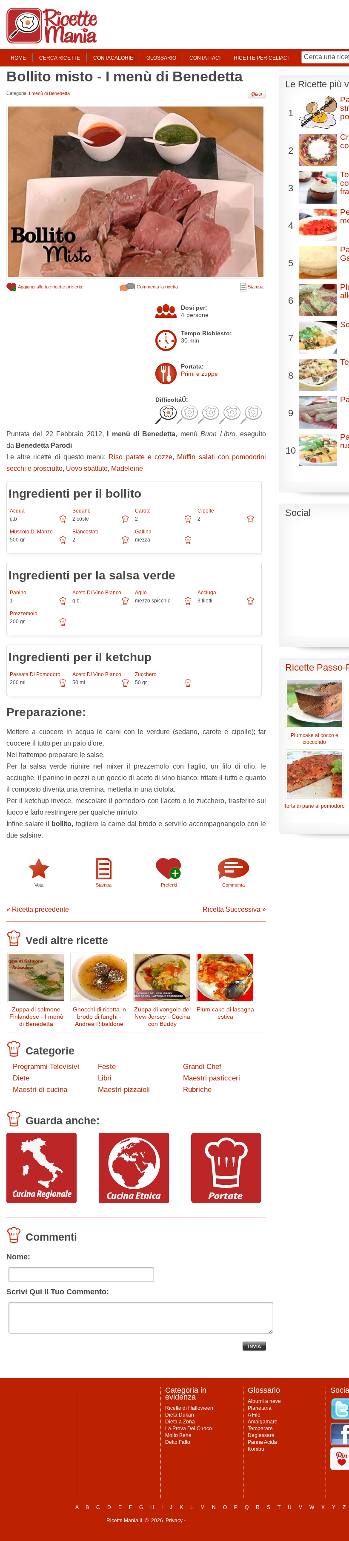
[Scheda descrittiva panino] (63, 604)
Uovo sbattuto (87, 468)
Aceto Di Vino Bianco (96, 593)
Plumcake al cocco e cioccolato (314, 738)
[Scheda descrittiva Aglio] (188, 604)
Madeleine (127, 468)
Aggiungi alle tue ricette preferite (50, 286)
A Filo (254, 1415)
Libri (105, 1078)
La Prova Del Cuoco (188, 1429)
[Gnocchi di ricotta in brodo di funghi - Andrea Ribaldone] (99, 979)
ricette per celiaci (261, 58)
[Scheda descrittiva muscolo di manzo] (63, 543)
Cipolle (205, 511)
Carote (143, 511)
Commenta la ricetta (156, 286)
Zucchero (146, 674)
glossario (161, 58)
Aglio (141, 593)
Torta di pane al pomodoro (314, 806)
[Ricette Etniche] (134, 1201)
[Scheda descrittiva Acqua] (63, 522)
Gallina (143, 532)
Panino (18, 593)
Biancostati (85, 532)
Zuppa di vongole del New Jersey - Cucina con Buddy (162, 1016)
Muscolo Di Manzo (31, 532)
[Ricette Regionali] (41, 1201)
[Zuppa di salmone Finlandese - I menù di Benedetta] (36, 979)
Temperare (260, 1429)
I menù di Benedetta (49, 93)
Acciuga (206, 593)
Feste (107, 1066)
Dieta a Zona (180, 1422)
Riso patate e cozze (140, 457)
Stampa (254, 286)
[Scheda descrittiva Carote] (188, 522)
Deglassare (261, 1435)
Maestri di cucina (40, 1089)
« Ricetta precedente (37, 909)
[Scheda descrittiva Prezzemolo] (63, 625)
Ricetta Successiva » (234, 909)
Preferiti (169, 884)
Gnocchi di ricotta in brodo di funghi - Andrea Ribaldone (99, 1016)
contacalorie (113, 58)
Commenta (233, 884)
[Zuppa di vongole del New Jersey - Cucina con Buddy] (162, 979)
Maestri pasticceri (211, 1078)
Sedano (81, 511)
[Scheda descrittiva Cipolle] (250, 522)
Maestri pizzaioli (124, 1089)
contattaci (204, 58)
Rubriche (197, 1089)
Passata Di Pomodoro (35, 674)
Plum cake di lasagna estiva (225, 1013)
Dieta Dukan (179, 1415)
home (18, 58)
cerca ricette (59, 58)
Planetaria (260, 1408)
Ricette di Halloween (189, 1408)
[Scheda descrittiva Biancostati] (125, 543)
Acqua (17, 511)
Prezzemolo (23, 613)
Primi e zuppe (199, 373)
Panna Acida (262, 1442)
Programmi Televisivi (46, 1066)
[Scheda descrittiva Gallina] (188, 543)
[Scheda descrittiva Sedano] (125, 522)
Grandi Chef (202, 1066)
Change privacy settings (215, 1521)
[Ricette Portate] (226, 1201)
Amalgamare (262, 1422)
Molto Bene (178, 1435)
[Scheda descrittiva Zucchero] (188, 686)
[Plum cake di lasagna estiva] (225, 979)
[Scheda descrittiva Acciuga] (250, 604)
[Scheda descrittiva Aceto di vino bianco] (125, 604)
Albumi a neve (264, 1401)
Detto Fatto (177, 1442)
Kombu (256, 1449)
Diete (21, 1078)
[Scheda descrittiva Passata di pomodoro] (63, 686)
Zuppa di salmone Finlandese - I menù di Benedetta (36, 1016)
